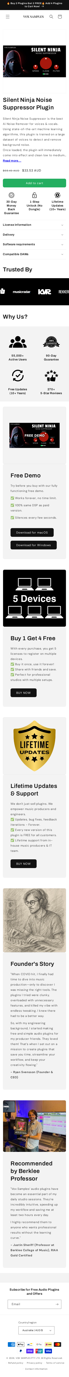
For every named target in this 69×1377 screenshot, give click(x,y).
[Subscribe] (57, 1304)
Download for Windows (33, 545)
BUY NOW (23, 693)
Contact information (36, 1369)
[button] (7, 16)
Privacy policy (34, 1363)
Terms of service (55, 1363)
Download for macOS (32, 532)
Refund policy (15, 1363)
